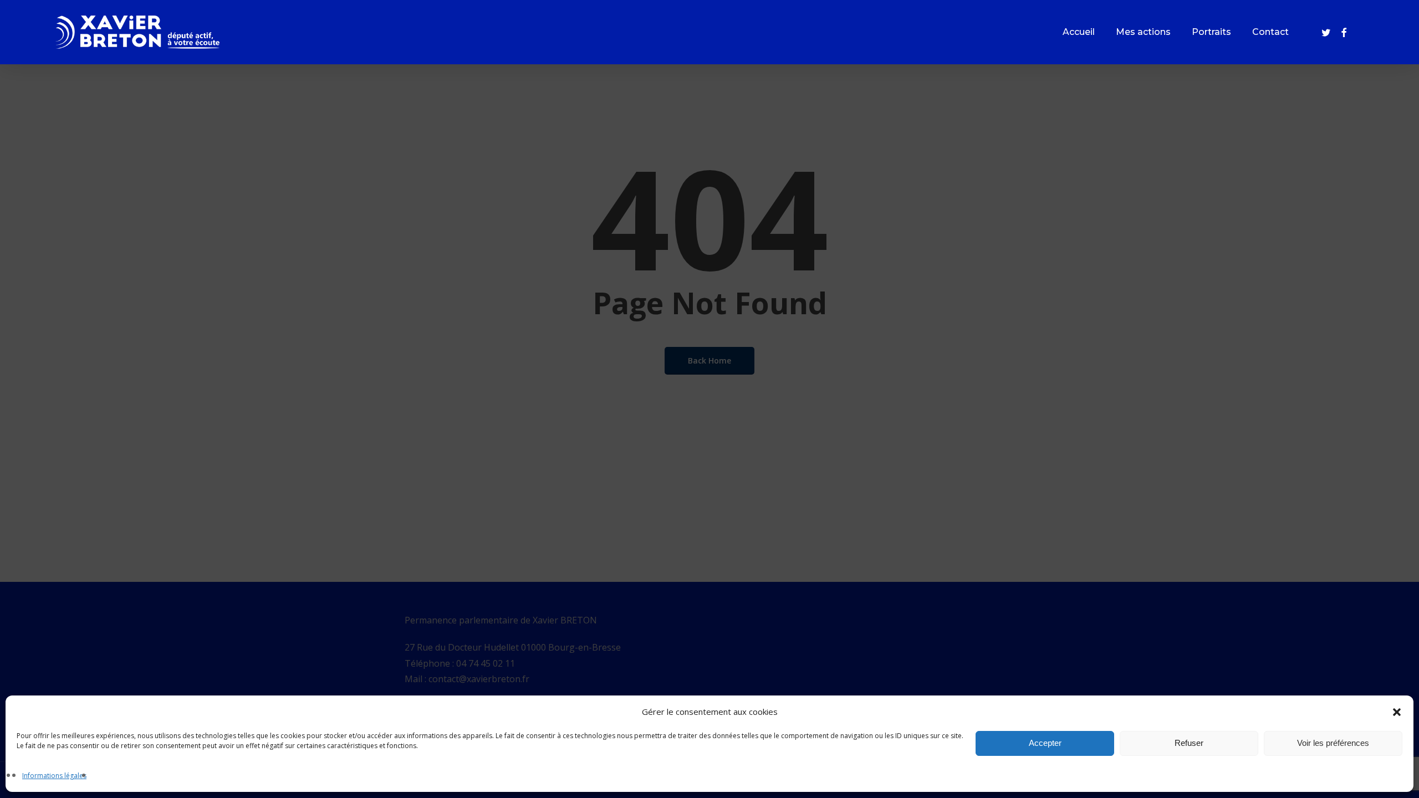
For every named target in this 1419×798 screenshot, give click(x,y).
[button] (1396, 712)
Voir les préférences (1333, 743)
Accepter (1045, 743)
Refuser (1189, 743)
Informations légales (54, 775)
